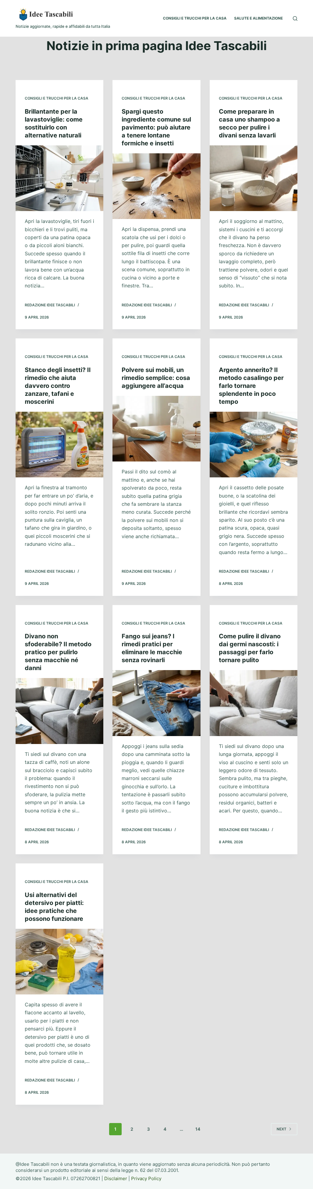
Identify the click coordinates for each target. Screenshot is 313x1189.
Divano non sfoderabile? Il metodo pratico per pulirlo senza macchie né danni (58, 652)
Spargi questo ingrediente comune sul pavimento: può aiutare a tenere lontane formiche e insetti (156, 127)
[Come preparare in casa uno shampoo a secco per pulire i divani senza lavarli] (253, 178)
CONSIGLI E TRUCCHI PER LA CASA (194, 18)
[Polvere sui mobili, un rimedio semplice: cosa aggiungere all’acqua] (156, 428)
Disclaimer (115, 1178)
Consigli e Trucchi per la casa (56, 98)
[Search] (295, 18)
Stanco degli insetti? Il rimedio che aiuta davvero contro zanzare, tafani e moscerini (57, 385)
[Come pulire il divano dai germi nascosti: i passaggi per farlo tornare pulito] (253, 703)
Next (281, 1129)
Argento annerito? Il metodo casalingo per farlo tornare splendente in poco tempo (251, 385)
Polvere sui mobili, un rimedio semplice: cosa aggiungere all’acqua (156, 377)
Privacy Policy (146, 1178)
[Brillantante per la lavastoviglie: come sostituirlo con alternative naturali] (59, 178)
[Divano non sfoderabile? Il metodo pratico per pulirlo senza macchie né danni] (59, 711)
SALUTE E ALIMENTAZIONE (258, 18)
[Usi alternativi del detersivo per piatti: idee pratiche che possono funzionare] (59, 961)
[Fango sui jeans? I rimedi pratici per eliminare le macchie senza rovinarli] (156, 703)
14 (197, 1129)
